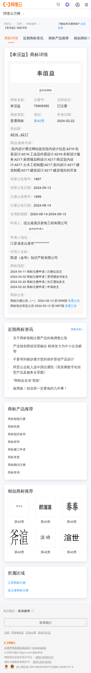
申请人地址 (18, 237)
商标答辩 (14, 441)
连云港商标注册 (18, 590)
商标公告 (17, 295)
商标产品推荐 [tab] (58, 37)
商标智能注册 (17, 419)
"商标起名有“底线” (26, 380)
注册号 (39, 99)
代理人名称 (18, 251)
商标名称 (17, 99)
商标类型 (17, 114)
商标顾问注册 (17, 464)
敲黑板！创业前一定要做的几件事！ (40, 388)
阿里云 (8, 23)
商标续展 (14, 426)
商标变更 (14, 457)
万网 (19, 23)
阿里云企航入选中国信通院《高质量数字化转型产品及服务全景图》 (47, 369)
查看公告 (74, 300)
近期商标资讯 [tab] (33, 37)
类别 (37, 114)
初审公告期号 (20, 178)
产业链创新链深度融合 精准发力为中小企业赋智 (47, 348)
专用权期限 (18, 213)
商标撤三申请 (17, 449)
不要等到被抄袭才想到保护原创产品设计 (43, 359)
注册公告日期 (20, 205)
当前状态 (64, 99)
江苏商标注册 (17, 582)
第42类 (39, 120)
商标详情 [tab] (11, 37)
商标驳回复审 (17, 434)
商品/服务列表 (21, 143)
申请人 (15, 222)
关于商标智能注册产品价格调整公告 (40, 337)
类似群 (15, 128)
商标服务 (31, 23)
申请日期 (64, 114)
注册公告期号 (20, 196)
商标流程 (17, 266)
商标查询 (14, 472)
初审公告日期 (20, 187)
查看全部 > (77, 329)
